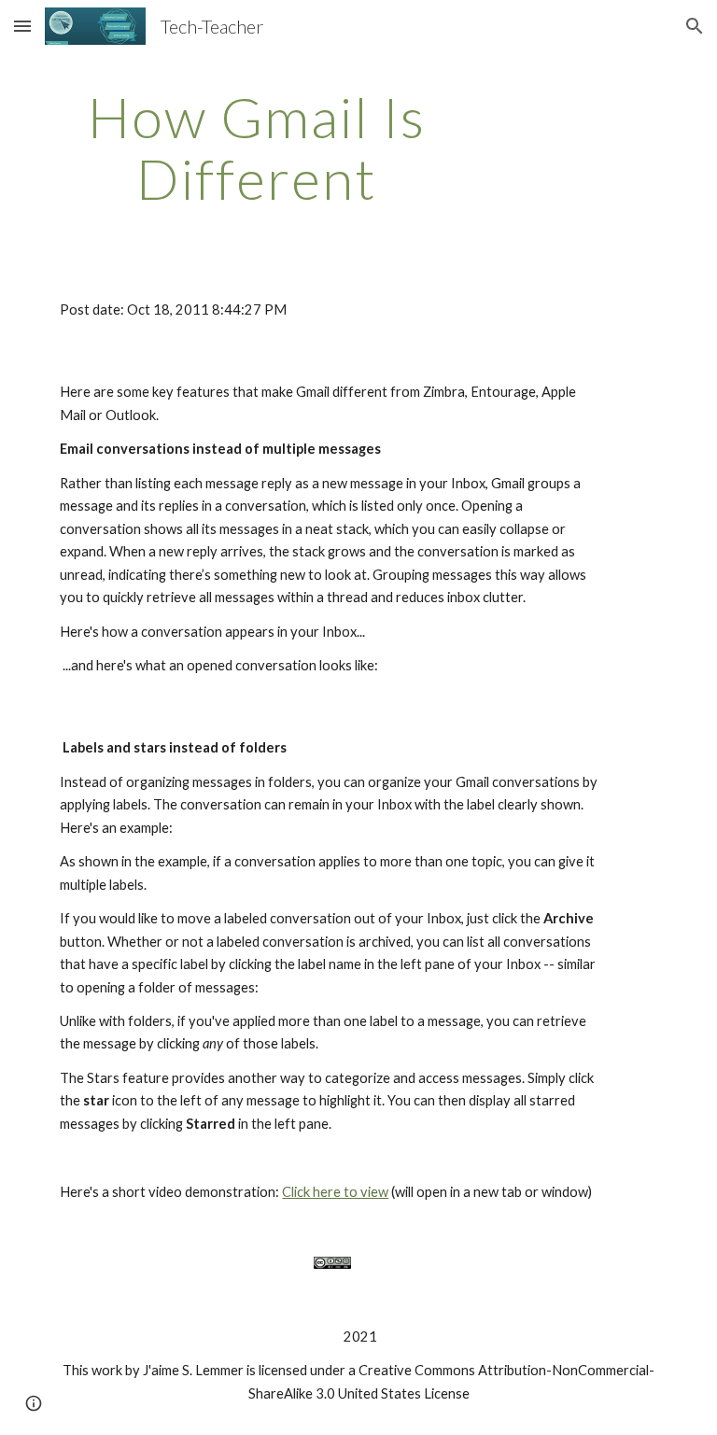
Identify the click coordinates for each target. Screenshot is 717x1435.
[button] (22, 25)
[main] (256, 147)
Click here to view (335, 1192)
